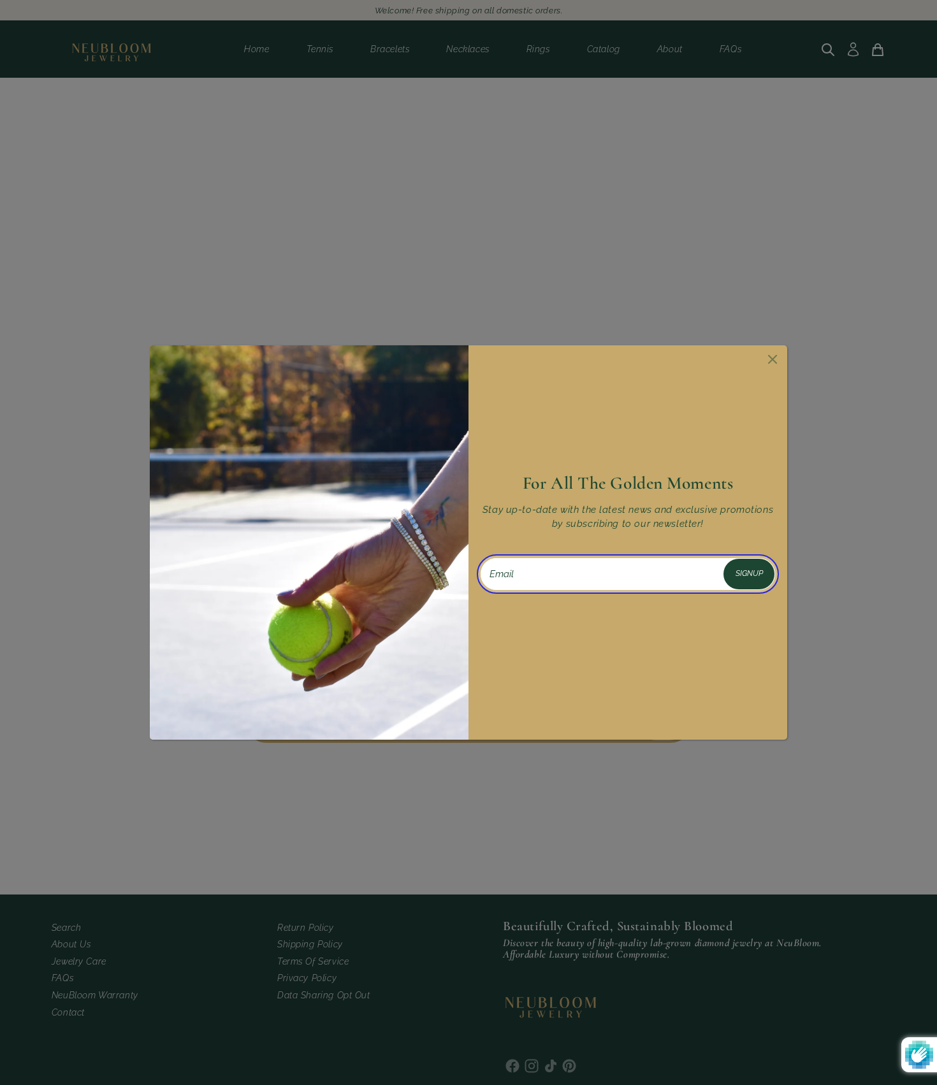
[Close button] (771, 357)
